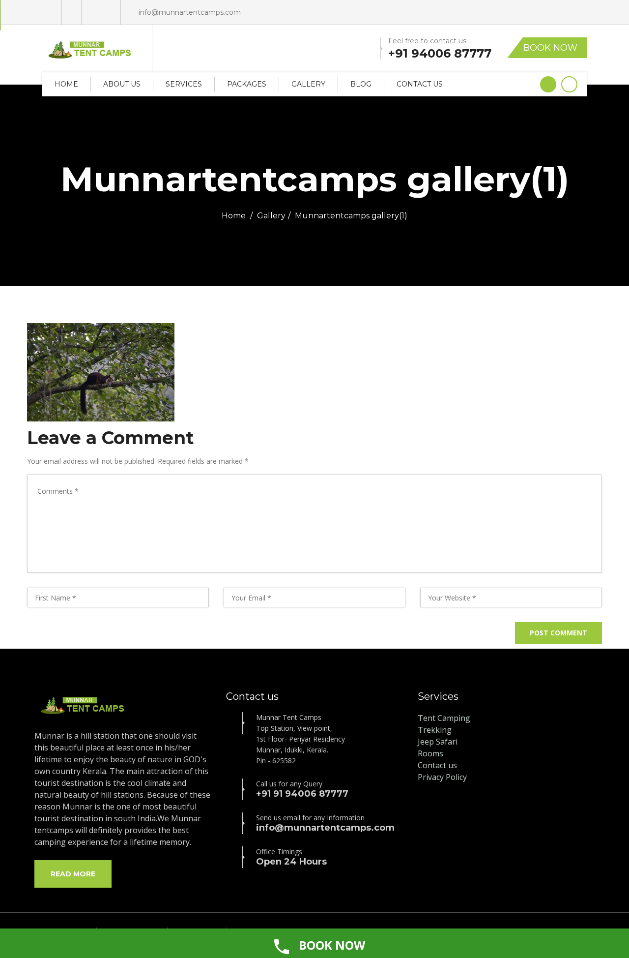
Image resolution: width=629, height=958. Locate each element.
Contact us (437, 765)
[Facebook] (71, 12)
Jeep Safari (437, 741)
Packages (246, 84)
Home (66, 84)
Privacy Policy (442, 777)
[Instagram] (110, 12)
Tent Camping (444, 718)
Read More (73, 873)
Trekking (435, 729)
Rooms (430, 753)
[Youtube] (91, 12)
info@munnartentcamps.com (190, 12)
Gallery (308, 84)
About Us (122, 84)
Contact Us (420, 84)
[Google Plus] (51, 12)
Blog (361, 84)
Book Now (550, 47)
